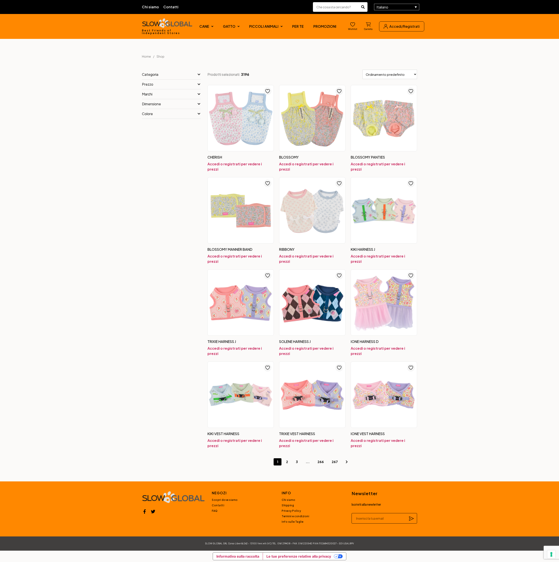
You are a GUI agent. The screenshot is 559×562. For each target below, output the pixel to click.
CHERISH (214, 157)
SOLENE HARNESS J (295, 341)
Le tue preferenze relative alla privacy (298, 556)
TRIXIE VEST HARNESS (297, 433)
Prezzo (147, 84)
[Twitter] (153, 511)
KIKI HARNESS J (363, 249)
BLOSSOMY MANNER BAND (229, 249)
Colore (147, 113)
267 (335, 462)
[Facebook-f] (144, 511)
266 (320, 462)
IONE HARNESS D (365, 341)
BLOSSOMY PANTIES (368, 157)
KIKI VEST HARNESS (223, 433)
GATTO (229, 26)
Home (146, 56)
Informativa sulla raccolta (237, 556)
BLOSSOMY (289, 157)
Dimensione (151, 104)
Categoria (150, 74)
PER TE (298, 26)
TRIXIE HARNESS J (221, 341)
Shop (160, 56)
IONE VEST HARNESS (368, 433)
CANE (204, 26)
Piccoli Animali (263, 26)
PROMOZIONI (324, 26)
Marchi (147, 94)
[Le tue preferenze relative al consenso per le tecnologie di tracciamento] (551, 554)
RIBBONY (287, 249)
